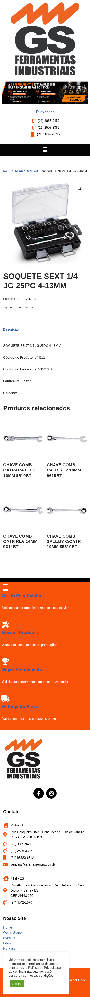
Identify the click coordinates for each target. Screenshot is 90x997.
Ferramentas (26, 307)
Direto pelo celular (22, 595)
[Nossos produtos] (5, 624)
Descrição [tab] (11, 329)
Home (7, 927)
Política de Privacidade (44, 967)
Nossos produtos (20, 632)
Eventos (9, 938)
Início (7, 171)
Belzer (14, 307)
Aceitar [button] (16, 983)
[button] (45, 149)
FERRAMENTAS (26, 171)
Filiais (7, 943)
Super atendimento (22, 669)
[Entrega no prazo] (5, 698)
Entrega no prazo (20, 706)
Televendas (45, 112)
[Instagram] (51, 793)
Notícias (9, 948)
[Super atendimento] (5, 661)
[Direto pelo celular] (5, 587)
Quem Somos (13, 932)
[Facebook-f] (38, 793)
